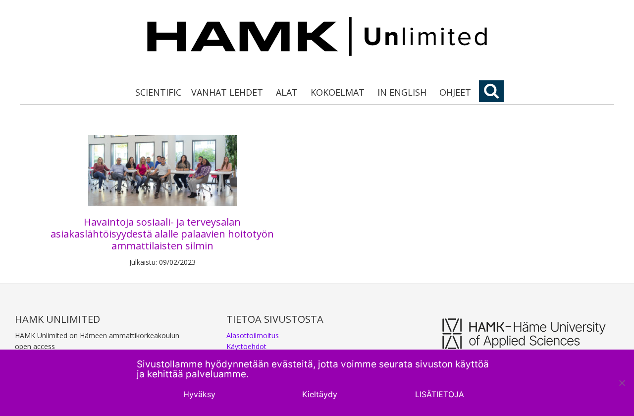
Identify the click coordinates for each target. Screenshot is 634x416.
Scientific (158, 92)
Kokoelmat (338, 92)
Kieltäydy (319, 394)
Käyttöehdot (246, 346)
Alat (287, 92)
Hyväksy (199, 394)
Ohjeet (455, 92)
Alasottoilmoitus (252, 335)
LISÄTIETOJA (439, 394)
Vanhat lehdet (227, 92)
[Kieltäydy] (622, 383)
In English (401, 92)
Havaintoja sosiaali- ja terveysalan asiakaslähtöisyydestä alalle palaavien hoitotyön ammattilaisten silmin (162, 233)
